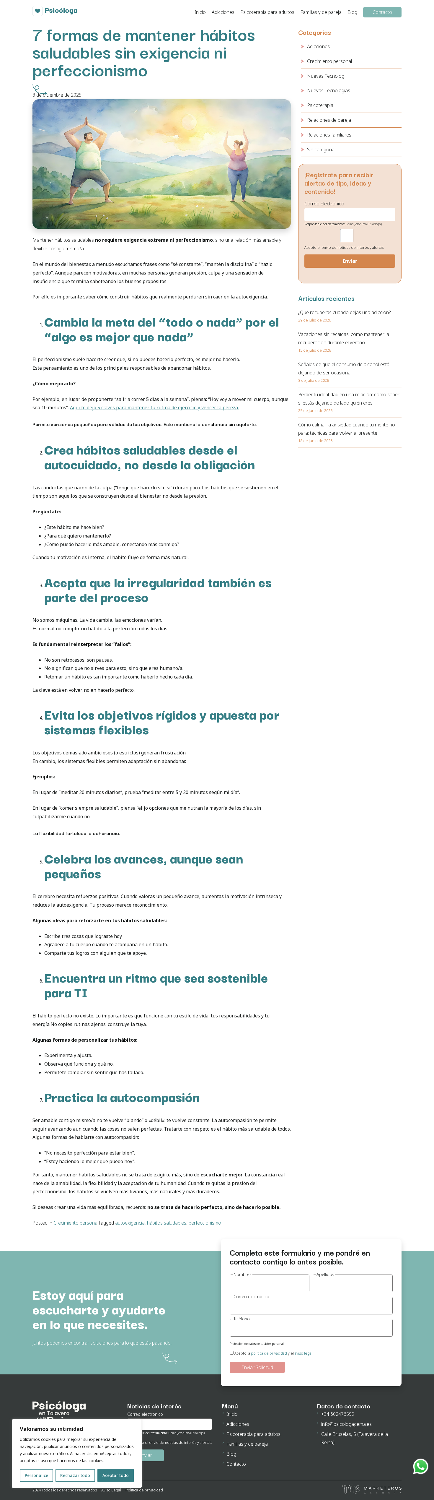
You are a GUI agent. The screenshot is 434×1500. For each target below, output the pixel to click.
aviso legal (303, 1353)
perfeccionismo (205, 1223)
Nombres (243, 1274)
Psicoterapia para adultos (267, 12)
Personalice (36, 1475)
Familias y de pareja (321, 12)
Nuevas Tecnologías (328, 90)
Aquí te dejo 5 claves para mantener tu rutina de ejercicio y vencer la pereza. (154, 407)
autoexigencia (130, 1223)
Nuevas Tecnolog (325, 76)
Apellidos (325, 1274)
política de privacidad (269, 1353)
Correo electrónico (251, 1297)
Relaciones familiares (329, 135)
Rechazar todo (75, 1475)
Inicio (200, 12)
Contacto (382, 12)
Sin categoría (321, 149)
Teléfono (242, 1319)
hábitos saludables (166, 1223)
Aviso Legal (111, 1490)
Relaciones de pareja (329, 120)
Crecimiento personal (75, 1223)
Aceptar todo (115, 1475)
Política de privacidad (144, 1490)
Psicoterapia (320, 105)
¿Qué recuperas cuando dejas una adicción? (344, 312)
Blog (352, 12)
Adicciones (223, 12)
